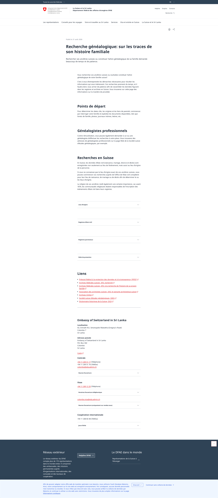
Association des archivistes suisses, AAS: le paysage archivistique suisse (107, 292)
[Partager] (174, 29)
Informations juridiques (51, 493)
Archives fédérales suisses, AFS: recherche (96, 283)
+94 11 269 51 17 (84, 362)
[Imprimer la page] (169, 29)
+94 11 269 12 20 (84, 386)
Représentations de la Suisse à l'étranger (124, 459)
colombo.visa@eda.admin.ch (88, 399)
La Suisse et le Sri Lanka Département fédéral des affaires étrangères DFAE (92, 9)
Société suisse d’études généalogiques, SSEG (97, 298)
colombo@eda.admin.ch (87, 367)
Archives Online (85, 295)
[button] (51, 22)
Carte (79, 353)
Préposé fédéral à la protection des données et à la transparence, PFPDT (108, 279)
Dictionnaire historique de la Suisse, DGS (95, 301)
